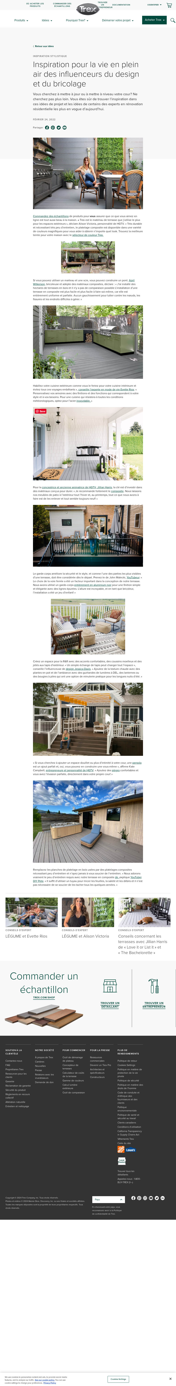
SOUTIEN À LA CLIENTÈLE (14, 1052)
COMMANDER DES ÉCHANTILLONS (62, 4)
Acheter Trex (153, 20)
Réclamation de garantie (18, 1086)
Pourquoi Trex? (75, 20)
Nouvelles (40, 1066)
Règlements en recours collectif (18, 1096)
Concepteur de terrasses (70, 1066)
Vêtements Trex (126, 1139)
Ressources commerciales (97, 1059)
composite (117, 491)
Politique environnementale (127, 1108)
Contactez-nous (14, 1061)
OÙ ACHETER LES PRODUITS (35, 4)
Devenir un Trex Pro (100, 1065)
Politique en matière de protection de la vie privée (130, 1073)
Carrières (39, 1062)
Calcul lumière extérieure (70, 1086)
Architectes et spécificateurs (97, 1071)
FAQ (8, 1065)
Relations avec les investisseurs (44, 1076)
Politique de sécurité (128, 1080)
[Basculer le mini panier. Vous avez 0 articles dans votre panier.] (169, 5)
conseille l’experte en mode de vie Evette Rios (106, 389)
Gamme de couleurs (73, 1080)
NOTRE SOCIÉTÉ (44, 1050)
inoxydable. (83, 401)
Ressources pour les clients (16, 1075)
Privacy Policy (49, 1383)
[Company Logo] (88, 9)
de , (117, 877)
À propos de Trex (44, 1057)
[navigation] (88, 5)
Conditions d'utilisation (129, 1127)
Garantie (10, 1081)
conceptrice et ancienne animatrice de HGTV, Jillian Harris (77, 487)
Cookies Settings (118, 1379)
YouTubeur (133, 577)
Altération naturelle (15, 1102)
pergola (136, 763)
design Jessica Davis (78, 669)
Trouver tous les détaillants (126, 1172)
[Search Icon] (172, 20)
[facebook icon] (47, 128)
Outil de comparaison (74, 1092)
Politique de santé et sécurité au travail (128, 1116)
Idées (45, 20)
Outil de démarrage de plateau (73, 1059)
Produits (19, 20)
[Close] (170, 1379)
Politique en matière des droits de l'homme (130, 1086)
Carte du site (124, 1143)
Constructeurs (97, 1077)
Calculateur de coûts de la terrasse (73, 1074)
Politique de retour (127, 1061)
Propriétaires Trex (15, 1069)
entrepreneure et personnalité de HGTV (70, 770)
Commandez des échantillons (51, 216)
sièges (116, 770)
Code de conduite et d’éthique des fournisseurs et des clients (128, 1098)
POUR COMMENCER (74, 1050)
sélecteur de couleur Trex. (87, 235)
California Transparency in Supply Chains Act (130, 1132)
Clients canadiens (127, 1122)
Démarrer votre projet (116, 20)
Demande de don (44, 1082)
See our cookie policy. (45, 1380)
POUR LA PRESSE (100, 1050)
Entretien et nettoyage (17, 1106)
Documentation (121, 4)
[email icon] (65, 128)
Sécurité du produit (16, 1090)
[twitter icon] (59, 128)
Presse (38, 1070)
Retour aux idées (44, 46)
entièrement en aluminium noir (92, 585)
